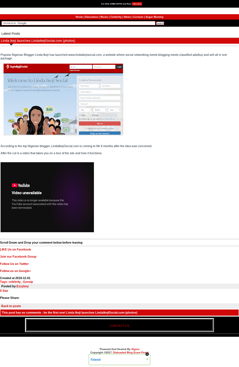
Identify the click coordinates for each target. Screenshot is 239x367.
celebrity (15, 281)
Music (104, 16)
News (127, 16)
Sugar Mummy (154, 16)
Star (5, 290)
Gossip (28, 281)
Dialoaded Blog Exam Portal (131, 352)
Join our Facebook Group (18, 256)
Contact (138, 16)
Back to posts (11, 306)
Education (91, 16)
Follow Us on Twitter (14, 263)
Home (79, 16)
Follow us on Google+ (15, 271)
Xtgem (135, 349)
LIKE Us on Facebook (15, 249)
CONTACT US (119, 325)
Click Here (137, 4)
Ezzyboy (23, 286)
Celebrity (116, 16)
